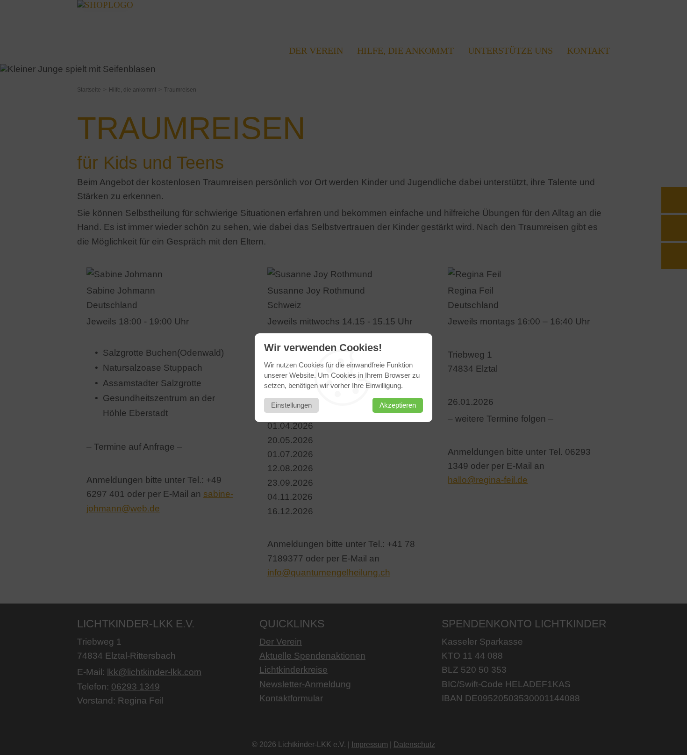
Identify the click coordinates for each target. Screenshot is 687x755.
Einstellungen (291, 405)
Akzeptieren (397, 405)
